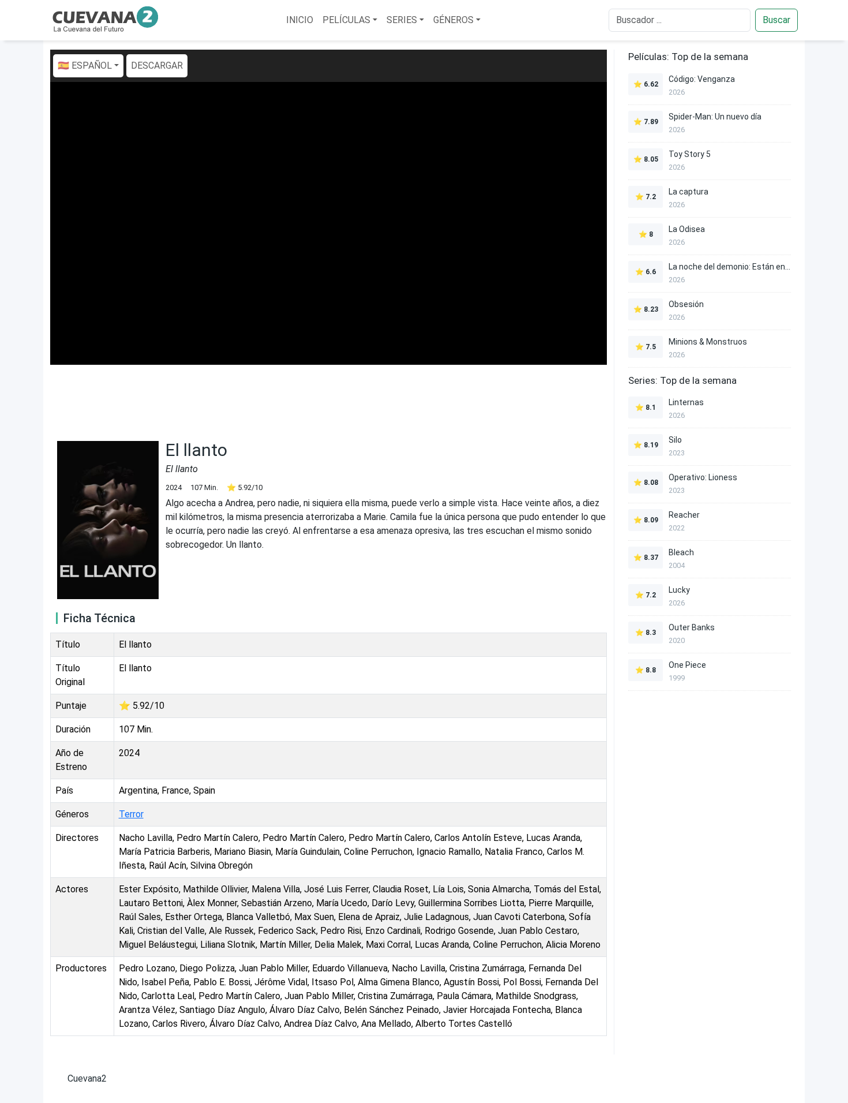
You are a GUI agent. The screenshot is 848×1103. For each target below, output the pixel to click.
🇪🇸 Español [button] (85, 65)
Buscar (776, 19)
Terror (131, 814)
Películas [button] (346, 19)
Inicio (299, 19)
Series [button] (402, 19)
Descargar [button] (157, 65)
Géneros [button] (453, 19)
